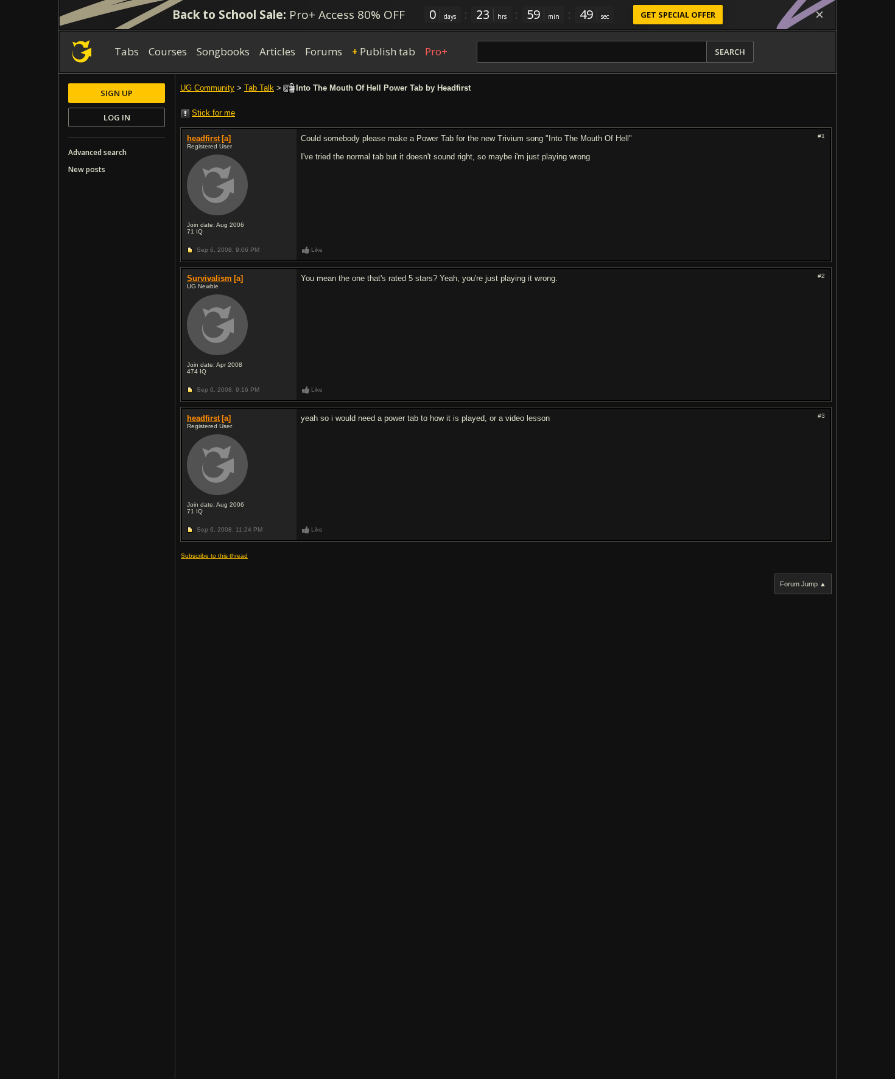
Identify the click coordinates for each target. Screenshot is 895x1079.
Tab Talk (259, 87)
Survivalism (209, 278)
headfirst (203, 138)
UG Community (207, 87)
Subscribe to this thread (214, 555)
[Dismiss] (819, 14)
